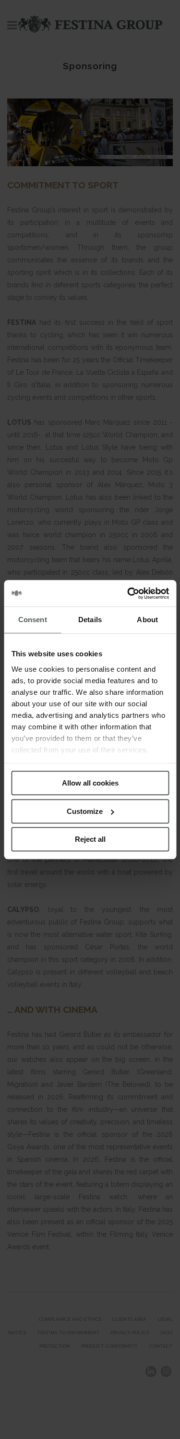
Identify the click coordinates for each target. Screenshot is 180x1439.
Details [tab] (90, 619)
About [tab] (147, 619)
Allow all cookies (90, 783)
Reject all (90, 839)
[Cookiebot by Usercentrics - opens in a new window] (128, 593)
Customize (85, 811)
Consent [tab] (32, 619)
